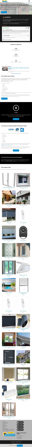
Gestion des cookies (6, 431)
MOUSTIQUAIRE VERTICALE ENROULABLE (23, 293)
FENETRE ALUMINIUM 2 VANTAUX (9, 187)
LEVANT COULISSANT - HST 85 (9, 417)
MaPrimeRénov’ (3, 145)
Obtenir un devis (19, 445)
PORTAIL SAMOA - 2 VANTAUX (23, 399)
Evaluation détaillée (6, 35)
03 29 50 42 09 (19, 437)
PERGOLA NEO (23, 364)
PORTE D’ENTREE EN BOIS (8, 257)
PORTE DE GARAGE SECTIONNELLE (9, 328)
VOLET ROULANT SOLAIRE (23, 187)
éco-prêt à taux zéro (9, 145)
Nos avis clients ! (4, 98)
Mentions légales (5, 428)
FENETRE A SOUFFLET (23, 275)
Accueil (4, 421)
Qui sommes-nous (5, 423)
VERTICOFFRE (8, 222)
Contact (4, 427)
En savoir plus (5, 25)
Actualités (4, 426)
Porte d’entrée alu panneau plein (9, 364)
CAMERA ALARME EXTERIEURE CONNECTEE (23, 329)
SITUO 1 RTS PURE (23, 311)
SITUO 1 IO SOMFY (23, 222)
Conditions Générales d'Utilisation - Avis (9, 429)
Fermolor (6, 92)
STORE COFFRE (8, 205)
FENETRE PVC (8, 275)
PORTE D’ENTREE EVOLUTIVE (23, 257)
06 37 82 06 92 (19, 438)
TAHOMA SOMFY (9, 399)
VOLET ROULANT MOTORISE (9, 240)
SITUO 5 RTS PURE (9, 311)
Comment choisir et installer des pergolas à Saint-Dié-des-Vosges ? (18, 68)
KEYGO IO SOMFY (23, 240)
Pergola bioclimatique (8, 292)
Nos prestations (4, 12)
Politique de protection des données (8, 430)
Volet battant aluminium (23, 205)
